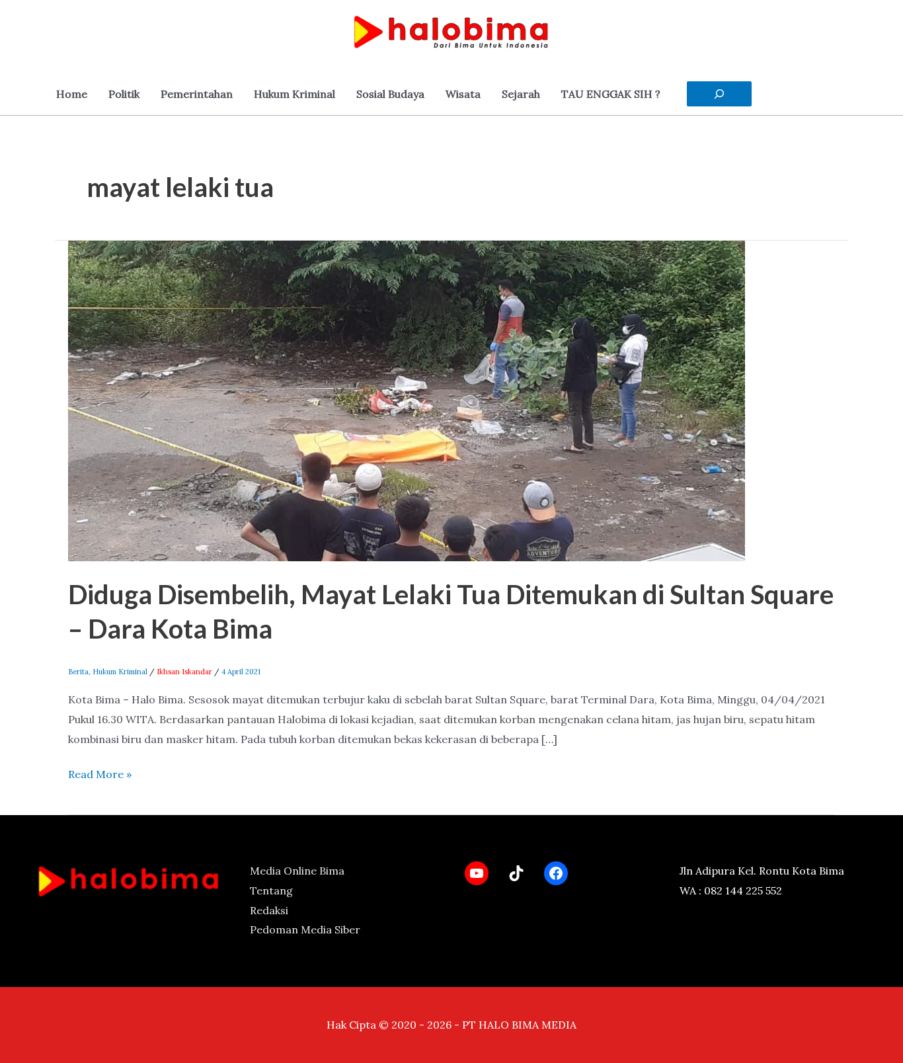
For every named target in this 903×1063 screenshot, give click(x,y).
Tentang (271, 890)
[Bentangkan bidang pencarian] (719, 93)
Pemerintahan (197, 93)
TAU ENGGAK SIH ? (610, 93)
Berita (78, 671)
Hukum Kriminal (294, 93)
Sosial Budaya (390, 93)
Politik (123, 93)
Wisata (463, 93)
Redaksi (269, 910)
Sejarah (521, 93)
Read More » (100, 773)
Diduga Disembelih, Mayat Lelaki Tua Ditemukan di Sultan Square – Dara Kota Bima (451, 611)
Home (71, 93)
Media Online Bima (297, 870)
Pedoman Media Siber (305, 929)
